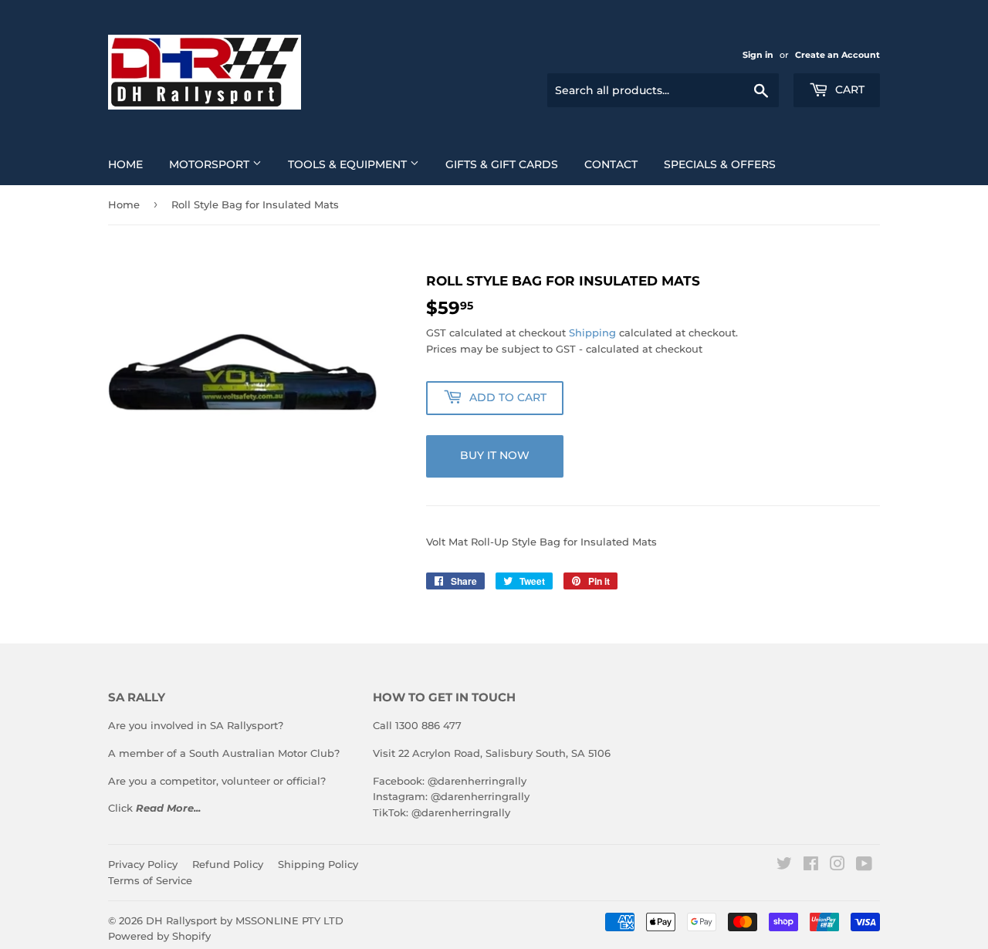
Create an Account (837, 54)
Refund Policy (227, 864)
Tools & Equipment (349, 164)
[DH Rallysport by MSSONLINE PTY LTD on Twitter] (784, 866)
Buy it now (495, 455)
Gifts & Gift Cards (501, 164)
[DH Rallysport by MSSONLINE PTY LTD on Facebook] (811, 866)
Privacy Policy (143, 864)
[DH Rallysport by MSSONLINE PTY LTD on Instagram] (837, 866)
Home (125, 164)
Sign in (758, 54)
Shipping (592, 332)
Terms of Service (150, 880)
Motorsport (210, 164)
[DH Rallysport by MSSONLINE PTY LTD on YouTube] (864, 866)
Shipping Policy (318, 864)
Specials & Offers (720, 164)
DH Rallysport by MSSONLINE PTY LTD (244, 920)
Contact (611, 164)
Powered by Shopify (159, 936)
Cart (848, 89)
